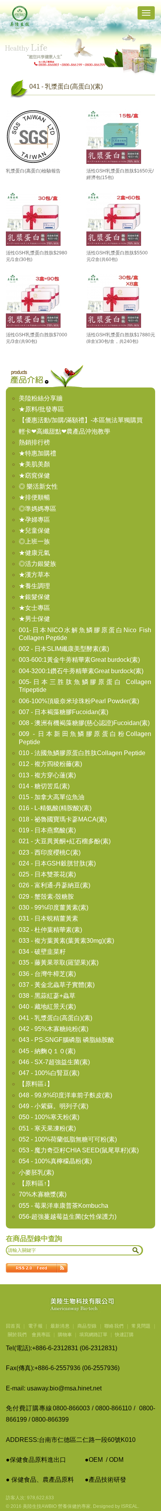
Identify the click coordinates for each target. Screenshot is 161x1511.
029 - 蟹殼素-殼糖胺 (46, 896)
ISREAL (129, 1506)
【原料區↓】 (36, 1084)
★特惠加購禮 (37, 453)
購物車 (65, 1334)
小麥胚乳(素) (36, 1172)
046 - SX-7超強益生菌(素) (54, 1062)
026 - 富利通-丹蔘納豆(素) (54, 885)
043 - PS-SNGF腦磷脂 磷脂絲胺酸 (66, 1039)
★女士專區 (34, 607)
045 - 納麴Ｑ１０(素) (47, 1051)
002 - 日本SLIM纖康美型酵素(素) (64, 648)
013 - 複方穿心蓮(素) (47, 775)
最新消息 (60, 1326)
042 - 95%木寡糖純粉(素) (53, 1029)
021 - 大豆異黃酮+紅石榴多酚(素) (65, 841)
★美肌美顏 (34, 464)
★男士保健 (34, 618)
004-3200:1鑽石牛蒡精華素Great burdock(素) (81, 671)
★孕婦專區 (34, 519)
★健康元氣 (34, 552)
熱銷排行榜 (34, 442)
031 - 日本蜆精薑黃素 (48, 918)
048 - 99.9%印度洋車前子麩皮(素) (65, 1095)
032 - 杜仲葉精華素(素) (50, 929)
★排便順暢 (34, 497)
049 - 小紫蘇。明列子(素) (53, 1106)
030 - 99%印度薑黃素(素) (53, 907)
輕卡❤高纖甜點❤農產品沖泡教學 (64, 431)
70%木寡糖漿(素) (42, 1194)
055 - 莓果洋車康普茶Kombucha (63, 1205)
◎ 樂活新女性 (38, 486)
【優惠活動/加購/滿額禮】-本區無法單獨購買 (81, 420)
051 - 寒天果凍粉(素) (47, 1128)
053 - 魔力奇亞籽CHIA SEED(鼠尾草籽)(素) (79, 1150)
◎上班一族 (34, 541)
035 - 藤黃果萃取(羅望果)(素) (58, 962)
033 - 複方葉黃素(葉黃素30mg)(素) (66, 940)
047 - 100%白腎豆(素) (49, 1073)
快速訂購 (124, 1334)
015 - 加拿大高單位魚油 (51, 797)
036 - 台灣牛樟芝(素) (47, 974)
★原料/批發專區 (41, 409)
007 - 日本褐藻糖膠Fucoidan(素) (63, 712)
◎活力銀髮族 (37, 563)
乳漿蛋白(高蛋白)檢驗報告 (33, 171)
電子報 (35, 1326)
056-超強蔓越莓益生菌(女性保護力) (67, 1216)
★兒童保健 (34, 530)
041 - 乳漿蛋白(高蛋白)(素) (55, 1018)
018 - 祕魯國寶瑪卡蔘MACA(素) (63, 819)
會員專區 (41, 1334)
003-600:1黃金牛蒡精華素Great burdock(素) (79, 659)
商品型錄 (87, 1326)
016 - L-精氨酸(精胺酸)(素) (55, 808)
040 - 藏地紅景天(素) (47, 1006)
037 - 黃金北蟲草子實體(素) (57, 984)
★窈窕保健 (34, 475)
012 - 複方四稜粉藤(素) (50, 764)
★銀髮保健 (34, 597)
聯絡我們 (113, 1326)
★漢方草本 (34, 574)
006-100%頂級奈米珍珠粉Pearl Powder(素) (79, 701)
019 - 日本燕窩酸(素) (47, 830)
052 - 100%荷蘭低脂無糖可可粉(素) (68, 1139)
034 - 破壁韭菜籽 (42, 951)
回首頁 (13, 1326)
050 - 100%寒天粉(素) (49, 1117)
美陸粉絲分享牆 (41, 398)
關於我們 (17, 1334)
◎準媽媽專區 (37, 508)
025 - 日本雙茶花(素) (47, 874)
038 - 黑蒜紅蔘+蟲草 (47, 995)
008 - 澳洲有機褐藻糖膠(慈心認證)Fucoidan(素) (84, 723)
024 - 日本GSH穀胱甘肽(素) (57, 863)
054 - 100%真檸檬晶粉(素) (55, 1161)
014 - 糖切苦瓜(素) (44, 786)
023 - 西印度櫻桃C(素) (49, 852)
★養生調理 (34, 586)
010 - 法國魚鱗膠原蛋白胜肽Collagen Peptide (82, 753)
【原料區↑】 (36, 1183)
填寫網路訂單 (93, 1334)
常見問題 (140, 1326)
